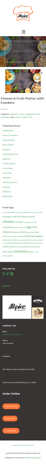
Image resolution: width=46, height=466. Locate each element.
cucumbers (8, 227)
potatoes (19, 243)
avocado (11, 212)
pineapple (5, 243)
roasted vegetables (37, 243)
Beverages (6, 187)
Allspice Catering (11, 406)
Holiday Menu (7, 196)
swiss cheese (8, 251)
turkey (30, 252)
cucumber (33, 222)
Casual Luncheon (8, 164)
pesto (34, 240)
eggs (29, 227)
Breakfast (6, 149)
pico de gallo (39, 240)
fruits (30, 117)
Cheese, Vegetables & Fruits (29, 114)
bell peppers (7, 217)
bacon (25, 212)
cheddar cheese (28, 216)
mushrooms (6, 240)
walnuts (10, 256)
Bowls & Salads (8, 145)
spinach (37, 247)
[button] (23, 31)
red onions (27, 243)
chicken (8, 221)
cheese (17, 117)
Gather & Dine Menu (10, 135)
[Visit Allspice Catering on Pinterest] (11, 274)
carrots (17, 216)
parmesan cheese (27, 240)
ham (37, 232)
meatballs (21, 236)
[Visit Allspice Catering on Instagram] (3, 274)
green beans (30, 232)
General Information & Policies (23, 445)
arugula (4, 212)
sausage (20, 247)
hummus (14, 236)
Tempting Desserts (9, 182)
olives (14, 240)
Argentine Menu (8, 140)
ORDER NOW (7, 131)
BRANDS (6, 286)
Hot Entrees (7, 173)
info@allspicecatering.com (12, 334)
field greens (15, 232)
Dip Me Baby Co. (11, 431)
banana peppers (33, 212)
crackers (24, 117)
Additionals (6, 192)
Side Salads (6, 178)
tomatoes (21, 251)
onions (19, 240)
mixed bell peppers (34, 236)
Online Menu (5, 117)
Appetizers (14, 114)
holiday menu (6, 236)
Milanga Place (10, 418)
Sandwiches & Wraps (10, 154)
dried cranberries (20, 227)
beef (40, 212)
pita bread (12, 243)
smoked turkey (28, 247)
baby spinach (19, 212)
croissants (26, 222)
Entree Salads (7, 168)
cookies (19, 221)
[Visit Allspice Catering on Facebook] (8, 274)
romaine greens (9, 246)
